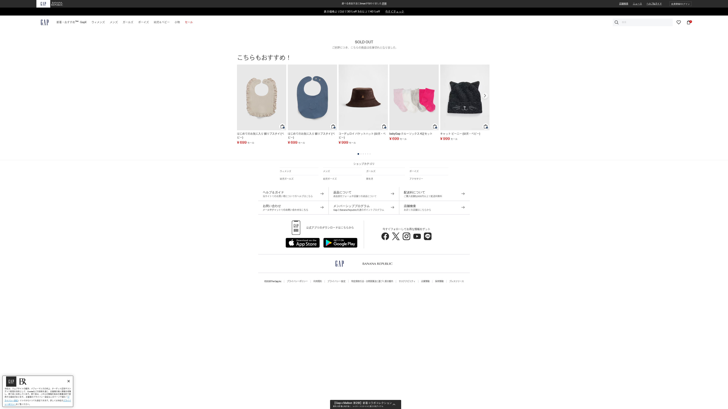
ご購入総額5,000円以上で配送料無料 (423, 196)
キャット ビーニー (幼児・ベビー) (460, 133)
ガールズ (370, 171)
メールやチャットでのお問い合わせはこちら (285, 210)
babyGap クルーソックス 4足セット (410, 133)
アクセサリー (416, 179)
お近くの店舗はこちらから (417, 210)
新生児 (369, 179)
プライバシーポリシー (297, 281)
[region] (37, 391)
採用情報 (439, 281)
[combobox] (643, 22)
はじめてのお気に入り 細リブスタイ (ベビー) (260, 135)
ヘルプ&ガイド (654, 3)
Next (485, 96)
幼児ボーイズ (330, 179)
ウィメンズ (285, 171)
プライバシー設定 (336, 281)
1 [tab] (358, 154)
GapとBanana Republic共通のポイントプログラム (358, 210)
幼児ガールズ (286, 179)
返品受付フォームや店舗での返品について (355, 196)
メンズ (326, 171)
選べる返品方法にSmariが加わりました (364, 3)
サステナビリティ (407, 281)
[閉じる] (68, 381)
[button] (680, 4)
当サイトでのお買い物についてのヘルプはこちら (288, 196)
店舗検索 (623, 3)
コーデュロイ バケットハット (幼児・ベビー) (362, 135)
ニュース (637, 3)
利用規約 (317, 281)
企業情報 (425, 281)
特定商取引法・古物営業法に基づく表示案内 (372, 281)
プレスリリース (456, 281)
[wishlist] (678, 22)
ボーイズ (414, 171)
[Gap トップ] (42, 22)
